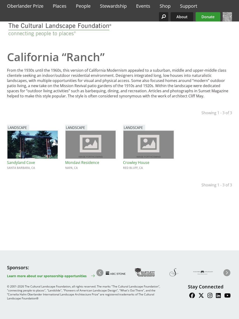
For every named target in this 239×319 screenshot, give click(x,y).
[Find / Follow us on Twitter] (201, 296)
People (83, 6)
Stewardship (113, 6)
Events (143, 6)
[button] (163, 16)
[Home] (227, 20)
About (181, 16)
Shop (165, 6)
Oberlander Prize (25, 6)
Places (60, 6)
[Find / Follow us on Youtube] (227, 296)
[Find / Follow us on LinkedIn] (218, 296)
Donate (207, 16)
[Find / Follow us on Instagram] (209, 296)
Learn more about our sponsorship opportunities (47, 276)
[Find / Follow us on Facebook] (192, 296)
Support (188, 6)
